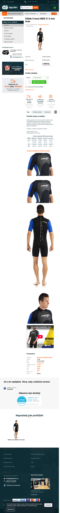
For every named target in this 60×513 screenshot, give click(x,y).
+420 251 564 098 (17, 54)
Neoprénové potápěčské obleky (44, 357)
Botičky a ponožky (8, 28)
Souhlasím (48, 505)
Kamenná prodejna (35, 458)
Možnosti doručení (29, 69)
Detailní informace (29, 89)
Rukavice (6, 30)
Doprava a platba (7, 454)
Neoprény (6, 25)
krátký (38, 368)
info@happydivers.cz (17, 57)
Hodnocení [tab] (47, 112)
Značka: (29, 26)
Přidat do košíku (40, 82)
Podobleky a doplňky (9, 39)
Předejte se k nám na (11, 388)
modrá (38, 362)
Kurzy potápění (10, 1)
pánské (39, 366)
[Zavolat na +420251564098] (32, 1)
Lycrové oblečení (8, 33)
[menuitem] (4, 14)
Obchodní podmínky (8, 458)
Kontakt (33, 466)
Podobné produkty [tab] (37, 112)
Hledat (35, 7)
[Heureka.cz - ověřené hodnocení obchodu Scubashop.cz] (29, 399)
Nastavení (11, 509)
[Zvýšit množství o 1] (30, 81)
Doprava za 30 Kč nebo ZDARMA (35, 86)
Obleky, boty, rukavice (10, 22)
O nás (4, 1)
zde (36, 505)
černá (42, 362)
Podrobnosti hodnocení (43, 24)
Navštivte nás (34, 494)
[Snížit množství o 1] (30, 83)
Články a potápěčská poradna (37, 454)
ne (37, 371)
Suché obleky (7, 36)
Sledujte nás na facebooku (13, 485)
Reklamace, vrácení (8, 462)
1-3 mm (39, 364)
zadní (38, 370)
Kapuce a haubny (8, 41)
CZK (48, 1)
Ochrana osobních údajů (9, 466)
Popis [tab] (28, 112)
